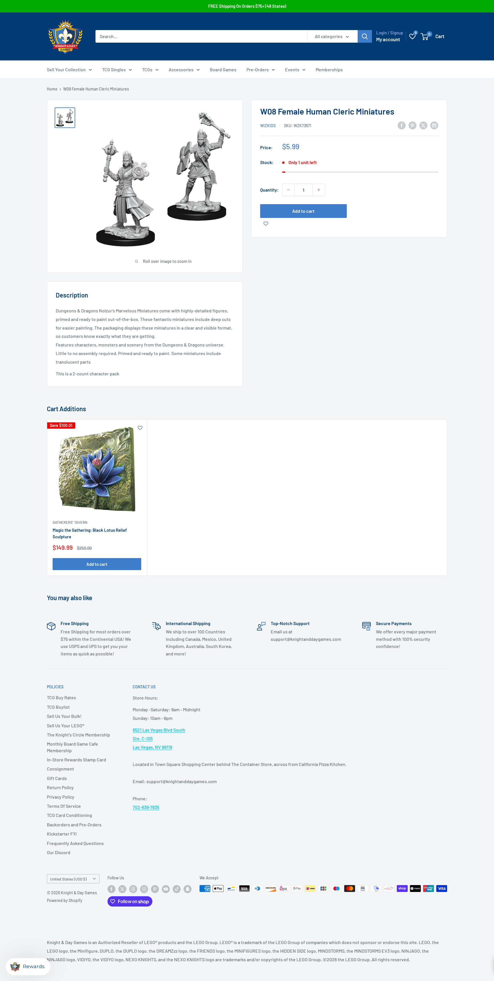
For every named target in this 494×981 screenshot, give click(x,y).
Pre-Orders (257, 69)
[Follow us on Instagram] (144, 889)
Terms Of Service (64, 806)
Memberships (329, 69)
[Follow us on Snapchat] (188, 889)
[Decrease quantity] (288, 190)
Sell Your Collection (66, 69)
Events (292, 69)
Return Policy (60, 787)
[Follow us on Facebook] (111, 889)
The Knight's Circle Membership (78, 734)
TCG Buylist (58, 707)
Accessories (181, 69)
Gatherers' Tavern (70, 522)
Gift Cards (57, 778)
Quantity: (269, 189)
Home (52, 88)
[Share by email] (434, 125)
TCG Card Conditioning (69, 815)
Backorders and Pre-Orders (74, 824)
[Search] (365, 36)
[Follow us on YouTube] (166, 889)
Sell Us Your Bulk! (64, 716)
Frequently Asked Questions (75, 843)
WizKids (268, 125)
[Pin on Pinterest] (413, 125)
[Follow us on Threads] (133, 889)
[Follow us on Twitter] (122, 889)
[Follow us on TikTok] (177, 889)
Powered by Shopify (64, 900)
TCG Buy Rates (61, 697)
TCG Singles (114, 69)
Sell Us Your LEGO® (65, 725)
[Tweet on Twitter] (423, 125)
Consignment (60, 768)
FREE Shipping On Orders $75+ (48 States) (247, 6)
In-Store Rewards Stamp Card (76, 759)
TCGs (147, 69)
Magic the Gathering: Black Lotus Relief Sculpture (90, 533)
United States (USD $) (68, 878)
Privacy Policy (60, 796)
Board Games (223, 69)
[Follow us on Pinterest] (155, 889)
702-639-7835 (146, 807)
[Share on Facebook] (402, 125)
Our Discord (58, 852)
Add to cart (303, 211)
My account (388, 39)
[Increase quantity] (319, 190)
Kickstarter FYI (62, 833)
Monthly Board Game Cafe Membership (72, 747)
